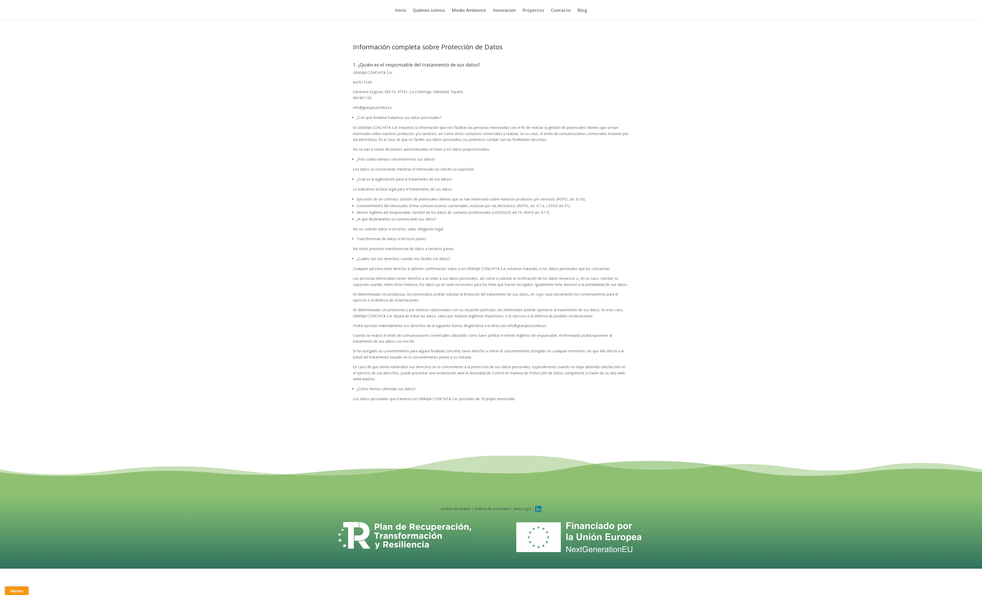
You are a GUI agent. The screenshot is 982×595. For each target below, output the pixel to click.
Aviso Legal (522, 508)
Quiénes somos (429, 10)
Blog (582, 10)
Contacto (561, 10)
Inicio (400, 10)
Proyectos (533, 10)
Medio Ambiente (469, 10)
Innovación (504, 10)
